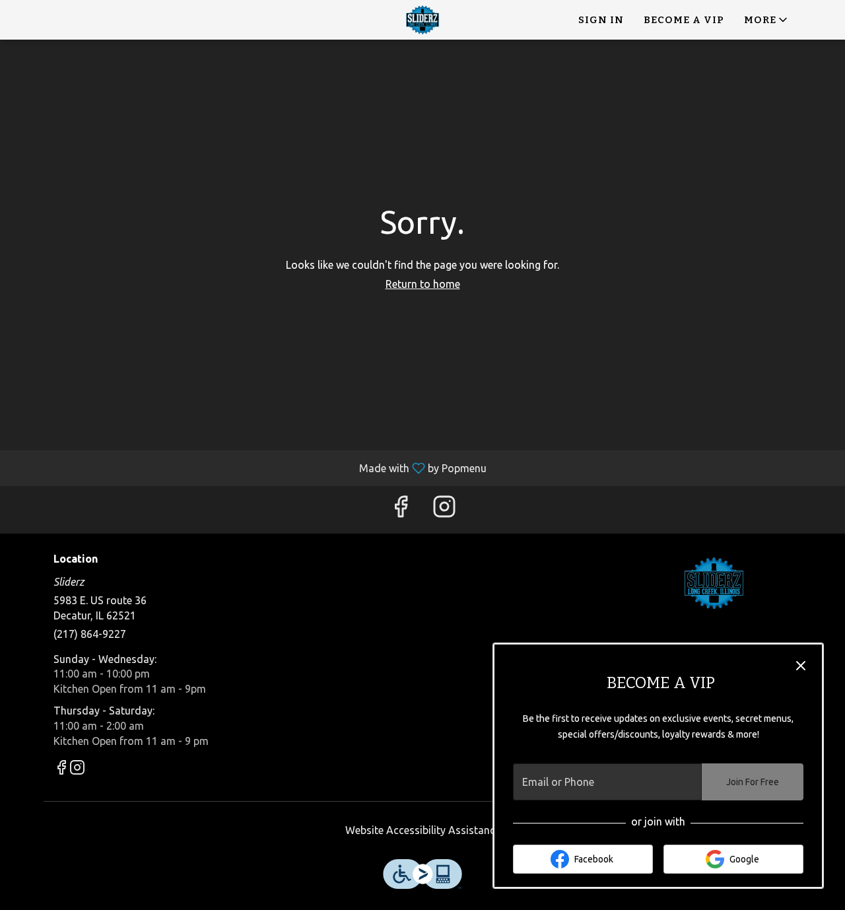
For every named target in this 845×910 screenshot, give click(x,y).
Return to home (423, 284)
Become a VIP (684, 20)
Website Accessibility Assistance (422, 830)
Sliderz (714, 583)
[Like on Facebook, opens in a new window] (401, 509)
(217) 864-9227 (89, 634)
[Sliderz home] (422, 19)
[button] (766, 20)
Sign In (601, 20)
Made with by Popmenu (248, 468)
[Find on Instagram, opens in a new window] (444, 509)
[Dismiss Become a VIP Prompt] (801, 666)
